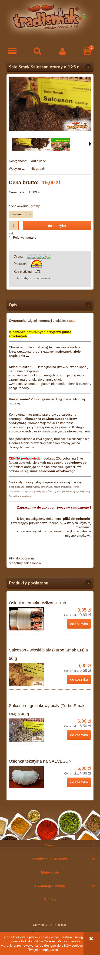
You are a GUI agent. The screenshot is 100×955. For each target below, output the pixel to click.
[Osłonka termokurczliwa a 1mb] (29, 618)
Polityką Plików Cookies (38, 941)
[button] (12, 51)
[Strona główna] (50, 19)
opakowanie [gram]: (24, 206)
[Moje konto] (62, 51)
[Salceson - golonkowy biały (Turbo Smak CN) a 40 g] (29, 730)
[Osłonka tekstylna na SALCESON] (29, 777)
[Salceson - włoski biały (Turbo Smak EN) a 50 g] (29, 674)
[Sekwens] (37, 263)
